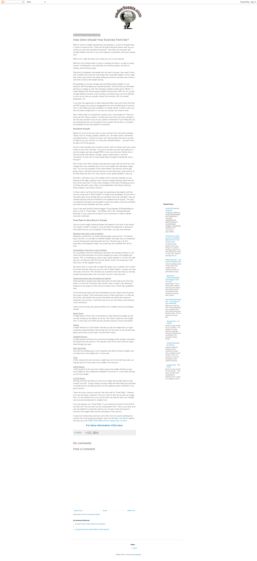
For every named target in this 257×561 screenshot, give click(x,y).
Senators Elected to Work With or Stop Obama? (92, 529)
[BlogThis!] (89, 432)
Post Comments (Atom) (91, 514)
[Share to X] (92, 432)
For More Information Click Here (104, 425)
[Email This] (87, 432)
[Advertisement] (161, 74)
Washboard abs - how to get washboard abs (173, 261)
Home (105, 511)
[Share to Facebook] (94, 432)
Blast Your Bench (121, 418)
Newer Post (78, 511)
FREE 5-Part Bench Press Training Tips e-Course (107, 421)
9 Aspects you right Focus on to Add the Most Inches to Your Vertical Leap (172, 239)
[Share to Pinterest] (97, 432)
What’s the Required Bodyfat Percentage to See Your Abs (172, 279)
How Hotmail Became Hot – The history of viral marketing (173, 301)
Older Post (131, 511)
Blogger (138, 555)
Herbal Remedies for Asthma (173, 344)
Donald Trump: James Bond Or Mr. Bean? (90, 524)
